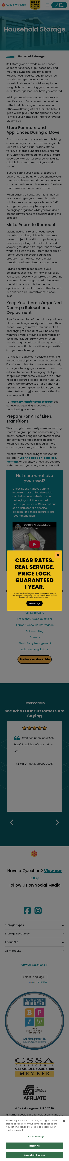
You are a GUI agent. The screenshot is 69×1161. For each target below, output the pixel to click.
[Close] (63, 1121)
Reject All (34, 1145)
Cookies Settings (34, 1136)
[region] (34, 1138)
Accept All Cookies (34, 1154)
